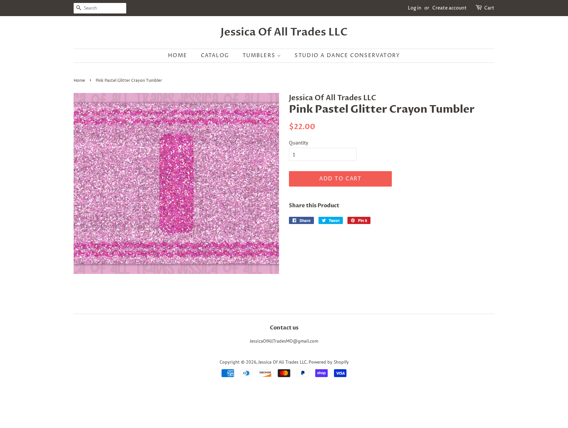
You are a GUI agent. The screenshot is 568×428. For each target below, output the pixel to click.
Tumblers (260, 55)
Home (177, 55)
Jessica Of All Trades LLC (284, 32)
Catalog (215, 55)
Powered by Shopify (329, 362)
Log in (414, 8)
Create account (449, 8)
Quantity (298, 142)
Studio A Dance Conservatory (347, 55)
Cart (489, 8)
